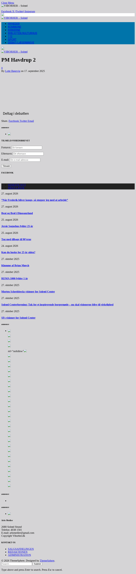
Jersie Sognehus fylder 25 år (17, 226)
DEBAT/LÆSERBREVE (21, 42)
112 (10, 36)
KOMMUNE (14, 26)
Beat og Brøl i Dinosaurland (17, 213)
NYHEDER (14, 23)
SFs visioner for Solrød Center (18, 317)
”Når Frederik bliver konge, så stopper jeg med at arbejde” (34, 200)
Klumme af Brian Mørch (15, 265)
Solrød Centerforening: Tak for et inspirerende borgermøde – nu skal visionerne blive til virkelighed (57, 304)
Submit (37, 564)
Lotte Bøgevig (12, 71)
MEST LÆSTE (16, 187)
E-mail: (5, 159)
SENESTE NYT (17, 184)
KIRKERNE (14, 30)
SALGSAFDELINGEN (21, 549)
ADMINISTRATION (19, 555)
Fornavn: (6, 147)
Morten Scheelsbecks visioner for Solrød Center (28, 291)
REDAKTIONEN (18, 552)
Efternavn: (6, 153)
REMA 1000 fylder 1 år (14, 278)
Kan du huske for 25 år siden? (18, 252)
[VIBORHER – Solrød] (14, 17)
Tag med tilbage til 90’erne (16, 239)
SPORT (12, 39)
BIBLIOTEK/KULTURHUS (22, 33)
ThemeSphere (47, 560)
